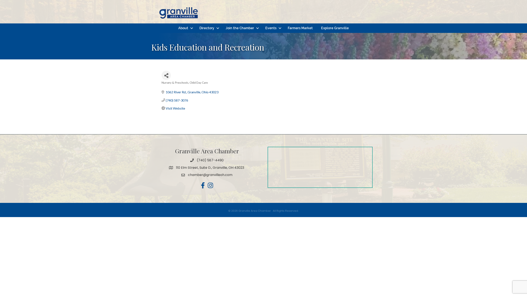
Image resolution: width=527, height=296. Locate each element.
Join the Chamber (240, 28)
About (183, 28)
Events (270, 28)
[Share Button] (166, 75)
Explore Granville (335, 28)
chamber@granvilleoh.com (210, 174)
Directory (206, 28)
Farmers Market (300, 28)
